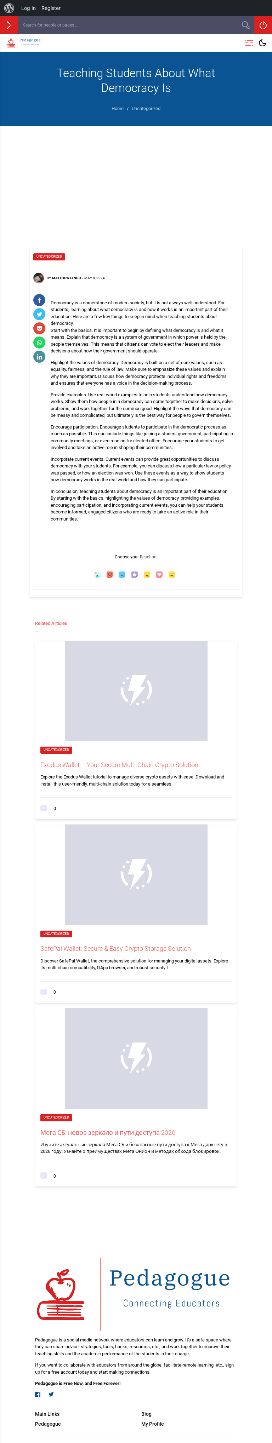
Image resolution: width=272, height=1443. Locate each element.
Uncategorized (49, 256)
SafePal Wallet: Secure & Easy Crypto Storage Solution (115, 948)
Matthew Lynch (66, 278)
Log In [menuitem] (28, 8)
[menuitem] (9, 8)
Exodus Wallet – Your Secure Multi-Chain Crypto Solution (119, 765)
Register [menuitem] (51, 8)
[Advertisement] (136, 179)
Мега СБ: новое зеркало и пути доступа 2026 (107, 1132)
